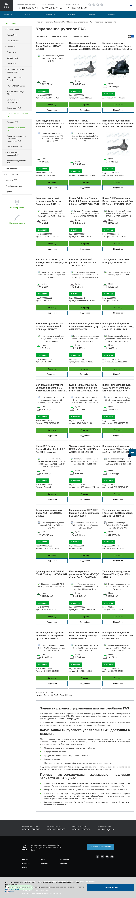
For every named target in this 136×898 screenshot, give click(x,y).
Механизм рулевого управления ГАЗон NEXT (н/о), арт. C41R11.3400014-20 (84, 574)
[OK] (89, 4)
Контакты (71, 14)
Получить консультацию (100, 847)
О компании (47, 14)
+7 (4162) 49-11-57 (52, 7)
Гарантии (111, 14)
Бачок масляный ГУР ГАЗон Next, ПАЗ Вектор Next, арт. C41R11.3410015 (84, 635)
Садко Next (11, 52)
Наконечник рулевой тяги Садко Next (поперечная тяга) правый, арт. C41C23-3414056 (84, 46)
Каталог (6, 14)
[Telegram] (101, 4)
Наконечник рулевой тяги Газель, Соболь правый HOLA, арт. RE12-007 (49, 326)
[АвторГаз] (24, 847)
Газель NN (11, 64)
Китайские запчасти (14, 186)
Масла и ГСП (11, 180)
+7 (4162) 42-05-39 (76, 7)
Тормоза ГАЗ (12, 122)
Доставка (91, 14)
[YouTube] (97, 4)
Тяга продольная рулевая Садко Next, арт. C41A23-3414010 (49, 46)
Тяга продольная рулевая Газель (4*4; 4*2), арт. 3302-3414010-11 (116, 574)
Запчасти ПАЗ (12, 169)
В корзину (52, 105)
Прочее (9, 192)
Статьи (24, 867)
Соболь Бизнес (13, 29)
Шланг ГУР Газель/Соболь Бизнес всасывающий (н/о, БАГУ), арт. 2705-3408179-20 (83, 388)
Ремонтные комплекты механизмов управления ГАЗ (16, 138)
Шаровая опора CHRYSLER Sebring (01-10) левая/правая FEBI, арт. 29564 (84, 513)
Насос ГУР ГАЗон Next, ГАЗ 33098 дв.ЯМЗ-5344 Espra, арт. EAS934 (51, 262)
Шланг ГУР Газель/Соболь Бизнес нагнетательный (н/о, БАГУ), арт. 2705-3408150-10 (117, 201)
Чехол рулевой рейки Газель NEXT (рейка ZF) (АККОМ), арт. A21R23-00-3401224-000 (85, 449)
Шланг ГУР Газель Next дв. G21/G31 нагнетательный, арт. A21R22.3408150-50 (116, 388)
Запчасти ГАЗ (12, 23)
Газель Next (12, 35)
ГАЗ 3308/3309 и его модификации (15, 70)
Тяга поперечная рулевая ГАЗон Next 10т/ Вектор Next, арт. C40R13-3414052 (117, 513)
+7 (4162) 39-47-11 (27, 7)
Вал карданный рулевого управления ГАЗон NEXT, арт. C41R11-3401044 (117, 635)
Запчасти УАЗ (12, 174)
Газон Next (11, 46)
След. (62, 695)
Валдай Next (12, 58)
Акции (27, 14)
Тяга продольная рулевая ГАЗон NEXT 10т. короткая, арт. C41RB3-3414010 (50, 635)
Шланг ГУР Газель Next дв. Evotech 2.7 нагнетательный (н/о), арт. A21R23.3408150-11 (84, 201)
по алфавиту (62, 36)
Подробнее (52, 110)
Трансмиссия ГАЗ (14, 147)
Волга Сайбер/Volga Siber (15, 92)
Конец (69, 695)
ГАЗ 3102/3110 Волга (16, 86)
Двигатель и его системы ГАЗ (13, 101)
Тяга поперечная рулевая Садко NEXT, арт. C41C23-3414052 (49, 513)
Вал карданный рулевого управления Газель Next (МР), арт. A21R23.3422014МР (118, 326)
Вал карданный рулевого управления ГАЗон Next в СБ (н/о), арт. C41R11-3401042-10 (117, 449)
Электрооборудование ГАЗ (16, 162)
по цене (52, 36)
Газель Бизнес (13, 41)
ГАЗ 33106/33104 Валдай (14, 79)
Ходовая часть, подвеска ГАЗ (13, 153)
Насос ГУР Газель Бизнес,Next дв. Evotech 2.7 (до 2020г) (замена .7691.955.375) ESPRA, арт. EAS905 (50, 452)
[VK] (93, 4)
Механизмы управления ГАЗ (17, 115)
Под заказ (84, 36)
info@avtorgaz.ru (106, 829)
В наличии (74, 36)
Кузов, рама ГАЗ (14, 108)
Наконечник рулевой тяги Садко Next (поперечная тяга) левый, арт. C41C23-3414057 (117, 124)
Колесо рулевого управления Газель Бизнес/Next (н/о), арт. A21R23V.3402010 (85, 326)
